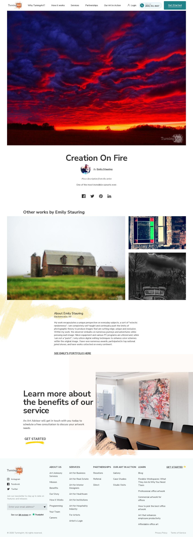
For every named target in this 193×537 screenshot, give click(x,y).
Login (133, 5)
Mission (53, 482)
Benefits (53, 488)
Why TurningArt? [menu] (36, 5)
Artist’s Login (76, 520)
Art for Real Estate (79, 479)
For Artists (74, 514)
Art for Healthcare (78, 494)
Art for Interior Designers (76, 486)
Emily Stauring (104, 169)
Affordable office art (148, 524)
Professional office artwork (151, 491)
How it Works (56, 499)
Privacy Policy (161, 532)
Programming (56, 505)
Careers (53, 517)
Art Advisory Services (55, 474)
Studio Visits (119, 484)
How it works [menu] (58, 5)
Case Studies (119, 479)
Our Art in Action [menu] (112, 5)
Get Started (175, 5)
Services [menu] (75, 5)
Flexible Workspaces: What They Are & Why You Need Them (152, 482)
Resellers (98, 473)
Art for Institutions (78, 499)
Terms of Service (178, 532)
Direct (96, 484)
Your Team (54, 511)
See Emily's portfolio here (72, 353)
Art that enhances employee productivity (149, 517)
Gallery (116, 473)
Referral (97, 479)
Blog (140, 473)
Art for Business (77, 473)
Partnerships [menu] (91, 5)
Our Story (54, 494)
